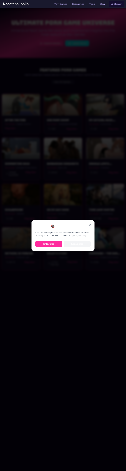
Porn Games (60, 4)
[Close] (90, 224)
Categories (78, 4)
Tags (92, 4)
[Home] (16, 3)
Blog (102, 4)
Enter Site (48, 244)
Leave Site (77, 244)
